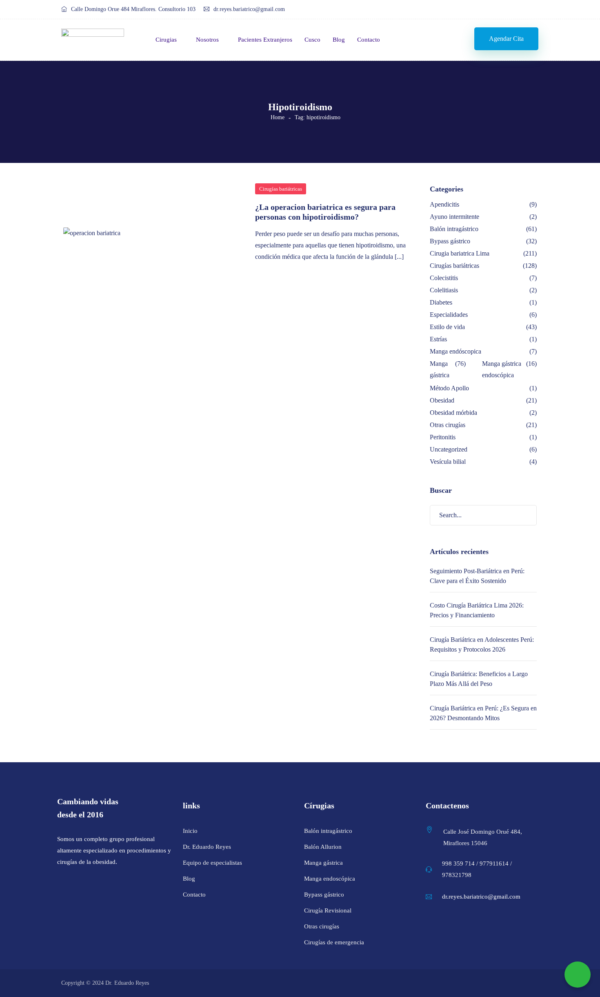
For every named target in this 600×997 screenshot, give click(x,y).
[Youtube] (530, 9)
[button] (506, 38)
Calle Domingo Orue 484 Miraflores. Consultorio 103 (133, 9)
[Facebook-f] (499, 9)
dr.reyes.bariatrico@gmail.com (249, 9)
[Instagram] (515, 9)
